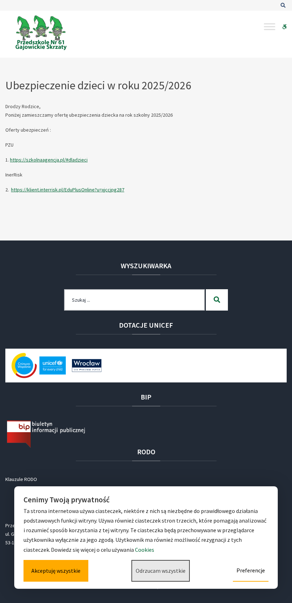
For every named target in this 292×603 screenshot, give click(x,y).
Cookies (145, 549)
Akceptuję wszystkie (55, 570)
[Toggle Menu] (269, 26)
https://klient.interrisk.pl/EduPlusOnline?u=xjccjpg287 (67, 189)
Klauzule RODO (21, 479)
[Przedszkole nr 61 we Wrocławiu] (41, 33)
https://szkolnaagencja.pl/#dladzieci (49, 160)
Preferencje (250, 570)
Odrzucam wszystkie (161, 570)
